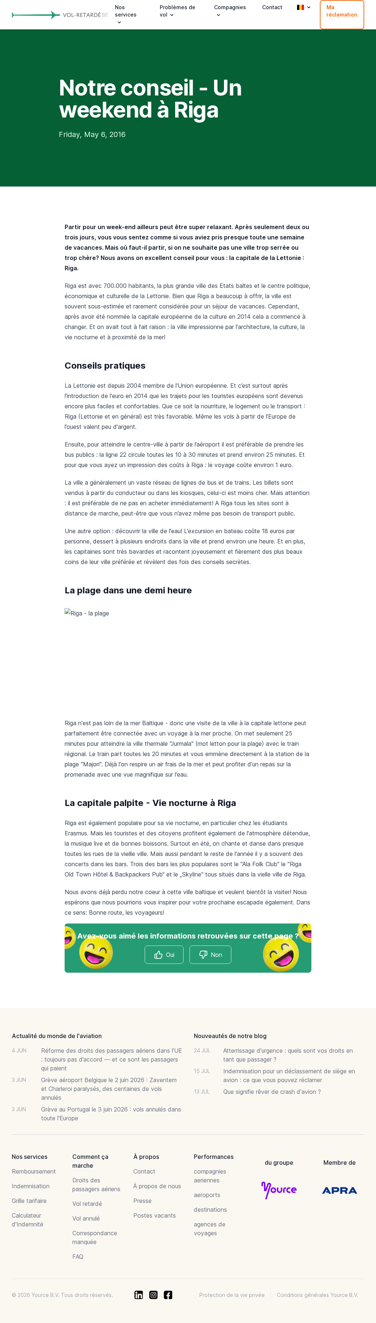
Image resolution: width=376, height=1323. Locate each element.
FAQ (77, 1256)
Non (216, 954)
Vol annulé (86, 1218)
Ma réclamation (341, 11)
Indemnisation (31, 1186)
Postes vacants (154, 1215)
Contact (272, 7)
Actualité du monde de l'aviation (57, 1036)
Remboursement (34, 1171)
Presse (142, 1200)
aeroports (207, 1195)
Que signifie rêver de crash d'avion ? (272, 1091)
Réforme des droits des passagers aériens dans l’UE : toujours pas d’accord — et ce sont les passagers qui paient (111, 1059)
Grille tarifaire (29, 1200)
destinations (210, 1209)
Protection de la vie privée (232, 1295)
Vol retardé (87, 1203)
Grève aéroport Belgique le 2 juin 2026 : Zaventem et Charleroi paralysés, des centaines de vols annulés (109, 1088)
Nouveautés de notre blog (230, 1036)
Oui (170, 954)
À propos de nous (157, 1186)
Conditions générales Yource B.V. (317, 1295)
